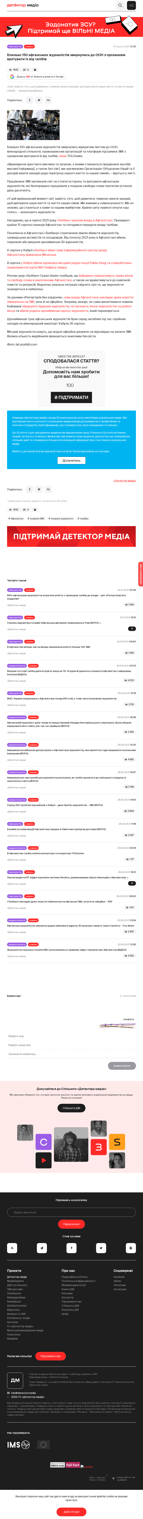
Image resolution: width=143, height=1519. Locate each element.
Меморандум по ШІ (74, 1285)
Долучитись (71, 460)
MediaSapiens (15, 1281)
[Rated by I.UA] (87, 1467)
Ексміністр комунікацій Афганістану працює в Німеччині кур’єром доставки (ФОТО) (56, 829)
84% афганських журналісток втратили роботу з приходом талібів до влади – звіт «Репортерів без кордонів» (66, 597)
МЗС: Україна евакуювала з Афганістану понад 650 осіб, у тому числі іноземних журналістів (62, 698)
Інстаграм (120, 1289)
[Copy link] (48, 100)
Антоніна (12, 1322)
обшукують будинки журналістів (45, 306)
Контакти (68, 1297)
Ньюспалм (13, 1334)
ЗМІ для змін (15, 1289)
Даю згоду (72, 1512)
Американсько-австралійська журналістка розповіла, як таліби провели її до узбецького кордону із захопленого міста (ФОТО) (66, 779)
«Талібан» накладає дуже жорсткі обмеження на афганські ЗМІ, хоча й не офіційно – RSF (59, 901)
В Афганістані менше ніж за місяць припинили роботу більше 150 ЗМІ (48, 647)
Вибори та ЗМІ (16, 1314)
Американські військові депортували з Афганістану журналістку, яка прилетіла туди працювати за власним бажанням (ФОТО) (71, 752)
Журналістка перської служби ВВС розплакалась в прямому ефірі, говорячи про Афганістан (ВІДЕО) (66, 949)
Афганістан (17, 518)
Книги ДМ (68, 1289)
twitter (117, 1281)
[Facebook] (29, 100)
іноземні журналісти (62, 518)
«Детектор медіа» (125, 480)
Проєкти (14, 1270)
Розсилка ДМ (70, 1309)
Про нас (68, 1270)
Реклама (67, 1293)
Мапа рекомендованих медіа (25, 1330)
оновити (128, 1019)
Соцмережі (123, 1270)
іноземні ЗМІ (37, 518)
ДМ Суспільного (17, 1285)
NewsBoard (14, 1301)
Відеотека (13, 1309)
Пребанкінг (14, 1293)
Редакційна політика (75, 1277)
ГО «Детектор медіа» (20, 1326)
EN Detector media (18, 1318)
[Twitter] (39, 100)
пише (63, 156)
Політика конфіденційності (78, 1281)
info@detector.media (23, 1392)
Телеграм (119, 1285)
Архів (65, 1314)
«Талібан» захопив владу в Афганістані (84, 220)
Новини (29, 46)
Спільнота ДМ (71, 1108)
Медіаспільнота (17, 665)
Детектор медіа (17, 1277)
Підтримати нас (72, 1301)
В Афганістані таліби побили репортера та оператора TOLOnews (45, 853)
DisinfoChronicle (16, 1305)
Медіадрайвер (16, 1297)
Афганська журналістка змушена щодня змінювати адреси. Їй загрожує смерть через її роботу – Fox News (70, 925)
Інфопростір (15, 46)
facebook (119, 1277)
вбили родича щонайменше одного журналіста (54, 311)
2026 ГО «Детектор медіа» (27, 1396)
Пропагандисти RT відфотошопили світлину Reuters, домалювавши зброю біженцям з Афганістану (66, 877)
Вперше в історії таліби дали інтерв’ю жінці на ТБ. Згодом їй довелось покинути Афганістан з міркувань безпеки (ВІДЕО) (69, 672)
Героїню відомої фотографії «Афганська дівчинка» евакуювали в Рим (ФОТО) (52, 622)
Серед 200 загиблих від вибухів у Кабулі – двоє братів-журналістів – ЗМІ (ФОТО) (55, 805)
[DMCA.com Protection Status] (57, 1467)
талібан (84, 518)
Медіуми (12, 1338)
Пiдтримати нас (51, 1356)
